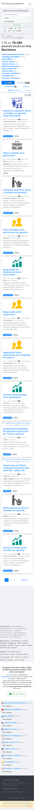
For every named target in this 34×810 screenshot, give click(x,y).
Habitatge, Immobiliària (16, 709)
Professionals (10, 86)
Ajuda (23, 783)
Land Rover (15, 641)
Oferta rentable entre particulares (14, 154)
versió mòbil (4, 637)
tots (8, 83)
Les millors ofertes (9, 792)
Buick (7, 641)
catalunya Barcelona (19, 635)
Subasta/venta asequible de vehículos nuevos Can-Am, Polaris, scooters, (16, 431)
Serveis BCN (12, 716)
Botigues (26, 86)
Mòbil (10, 798)
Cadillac (3, 645)
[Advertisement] (17, 606)
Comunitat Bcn (12, 762)
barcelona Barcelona (20, 628)
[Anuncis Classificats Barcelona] (12, 4)
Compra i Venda (13, 723)
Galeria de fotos (16, 90)
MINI (19, 643)
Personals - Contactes (15, 768)
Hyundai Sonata (13, 651)
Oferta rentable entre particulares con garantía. (16, 231)
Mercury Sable (21, 657)
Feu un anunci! (18, 694)
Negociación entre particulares (12, 313)
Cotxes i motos (13, 749)
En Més (26, 806)
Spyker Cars (5, 647)
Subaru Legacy (6, 660)
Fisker (10, 645)
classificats (17, 631)
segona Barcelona (20, 633)
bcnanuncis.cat (6, 676)
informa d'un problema (11, 785)
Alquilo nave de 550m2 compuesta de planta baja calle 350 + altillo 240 (16, 468)
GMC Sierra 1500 (7, 654)
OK (30, 806)
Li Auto (24, 641)
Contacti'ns (15, 783)
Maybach (12, 643)
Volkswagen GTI (7, 657)
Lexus (22, 645)
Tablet (16, 798)
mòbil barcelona (5, 635)
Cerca (18, 25)
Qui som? (7, 783)
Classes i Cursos (13, 729)
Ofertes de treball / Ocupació (18, 703)
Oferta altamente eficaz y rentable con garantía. (16, 509)
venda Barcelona (5, 628)
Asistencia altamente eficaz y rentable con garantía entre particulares (17, 113)
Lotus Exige (19, 660)
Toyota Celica (22, 654)
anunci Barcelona (15, 637)
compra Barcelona (16, 626)
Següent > (24, 580)
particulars (23, 83)
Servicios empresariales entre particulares (15, 396)
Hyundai (3, 643)
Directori (20, 792)
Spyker (25, 643)
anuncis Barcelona (6, 633)
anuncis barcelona (6, 631)
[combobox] (17, 18)
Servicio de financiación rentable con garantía (15, 548)
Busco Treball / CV (14, 742)
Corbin (29, 645)
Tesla (17, 645)
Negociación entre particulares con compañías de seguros (17, 355)
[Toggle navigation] (30, 4)
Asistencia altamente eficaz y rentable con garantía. (17, 191)
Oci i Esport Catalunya (15, 755)
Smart (14, 647)
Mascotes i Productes (15, 736)
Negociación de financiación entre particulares (12, 272)
